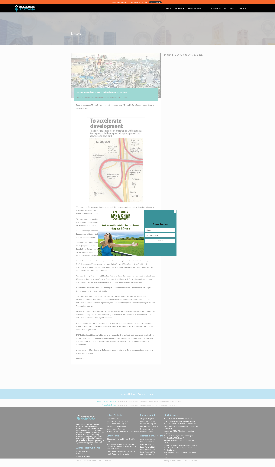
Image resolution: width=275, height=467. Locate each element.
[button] (175, 211)
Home (168, 8)
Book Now (242, 8)
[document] (137, 233)
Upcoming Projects (195, 8)
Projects (178, 8)
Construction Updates (217, 8)
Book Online (155, 2)
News (232, 8)
